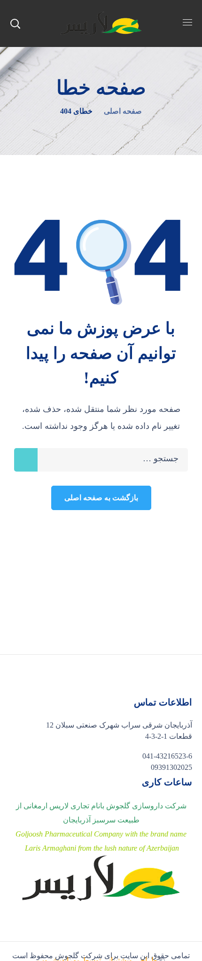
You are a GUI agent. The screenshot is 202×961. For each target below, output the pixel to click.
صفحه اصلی (123, 111)
